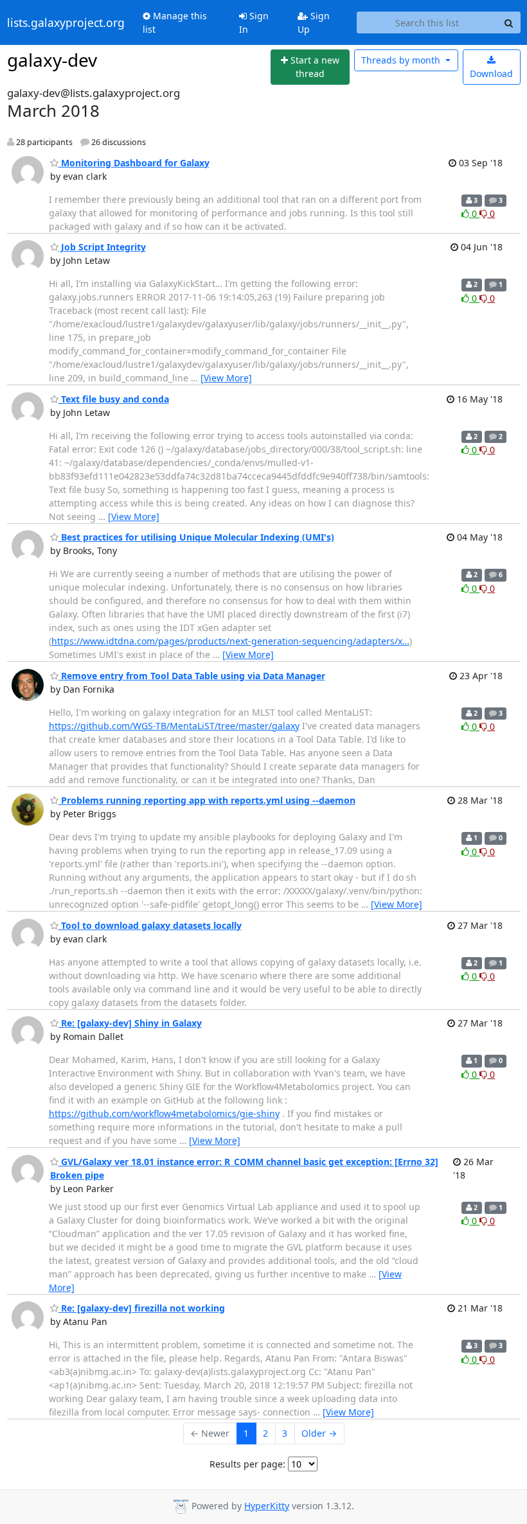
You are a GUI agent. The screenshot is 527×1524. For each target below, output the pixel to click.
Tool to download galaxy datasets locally (150, 925)
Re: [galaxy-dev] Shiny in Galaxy (130, 1023)
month (402, 60)
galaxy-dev (52, 60)
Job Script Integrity (102, 247)
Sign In (254, 22)
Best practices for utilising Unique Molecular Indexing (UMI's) (196, 537)
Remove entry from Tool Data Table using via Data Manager (191, 676)
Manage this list (175, 22)
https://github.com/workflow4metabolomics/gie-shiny (164, 1113)
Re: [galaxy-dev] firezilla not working (141, 1308)
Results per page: (247, 1464)
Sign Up (314, 22)
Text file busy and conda (113, 399)
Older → (319, 1433)
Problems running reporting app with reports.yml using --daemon (206, 800)
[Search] (509, 22)
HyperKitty (266, 1506)
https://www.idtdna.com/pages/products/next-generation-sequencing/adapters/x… (230, 641)
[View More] (226, 378)
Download (491, 73)
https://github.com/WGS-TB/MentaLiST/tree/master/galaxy (174, 726)
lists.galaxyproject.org (66, 22)
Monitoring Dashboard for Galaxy (134, 163)
